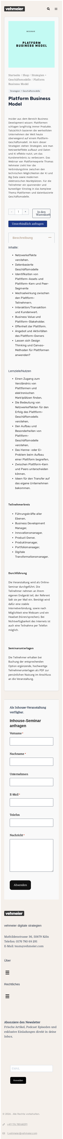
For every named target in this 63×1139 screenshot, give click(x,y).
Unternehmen (19, 774)
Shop (26, 75)
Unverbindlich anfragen (28, 223)
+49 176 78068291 (17, 1124)
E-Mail (15, 794)
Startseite (14, 75)
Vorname (16, 733)
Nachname (18, 753)
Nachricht (17, 835)
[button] (48, 9)
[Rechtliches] (7, 972)
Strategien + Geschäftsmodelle (25, 90)
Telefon (15, 814)
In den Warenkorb (43, 213)
